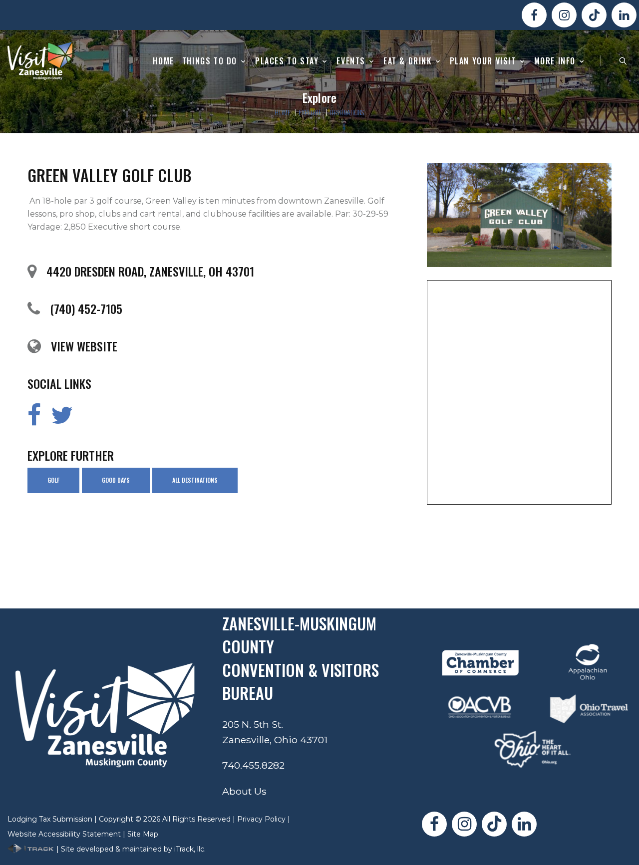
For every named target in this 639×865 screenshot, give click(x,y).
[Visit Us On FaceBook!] (534, 14)
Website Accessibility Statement (64, 834)
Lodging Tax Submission (49, 819)
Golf (53, 480)
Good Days (116, 480)
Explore (310, 112)
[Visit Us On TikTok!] (594, 14)
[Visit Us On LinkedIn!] (624, 14)
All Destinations (195, 480)
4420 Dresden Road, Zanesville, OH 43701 (150, 271)
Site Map (142, 834)
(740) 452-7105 (86, 308)
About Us (244, 791)
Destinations (346, 112)
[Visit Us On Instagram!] (564, 14)
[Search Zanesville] (623, 60)
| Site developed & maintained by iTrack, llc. (130, 849)
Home (163, 61)
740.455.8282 (253, 765)
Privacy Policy (261, 819)
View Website (84, 346)
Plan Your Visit (483, 61)
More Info (555, 61)
